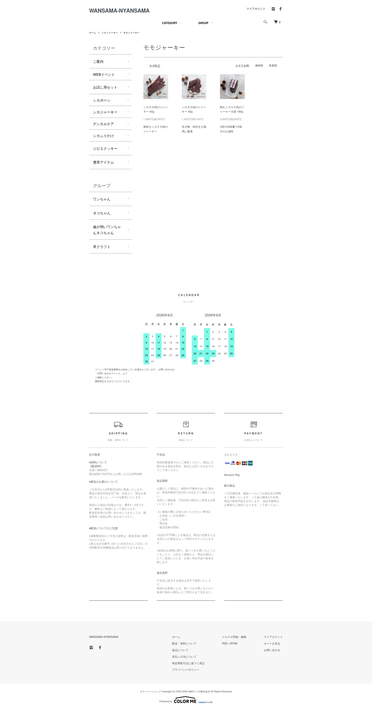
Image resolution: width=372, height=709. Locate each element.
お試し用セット (105, 87)
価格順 (259, 65)
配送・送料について (184, 643)
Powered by (165, 701)
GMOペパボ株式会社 (199, 691)
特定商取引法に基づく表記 (188, 663)
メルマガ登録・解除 (234, 637)
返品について (180, 650)
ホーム (92, 32)
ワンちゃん (101, 198)
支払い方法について (184, 656)
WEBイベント (104, 74)
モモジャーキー (131, 32)
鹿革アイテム (103, 162)
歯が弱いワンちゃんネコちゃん (107, 229)
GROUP (203, 23)
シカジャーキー (110, 32)
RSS (224, 643)
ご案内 (98, 61)
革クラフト (101, 246)
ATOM (233, 643)
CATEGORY (169, 23)
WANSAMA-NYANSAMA (119, 10)
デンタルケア (103, 123)
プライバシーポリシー (185, 669)
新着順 (273, 65)
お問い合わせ (272, 650)
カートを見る (272, 643)
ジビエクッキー (105, 148)
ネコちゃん (101, 212)
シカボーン (101, 100)
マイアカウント (255, 8)
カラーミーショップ (150, 691)
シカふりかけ (103, 135)
